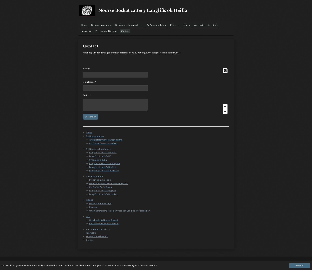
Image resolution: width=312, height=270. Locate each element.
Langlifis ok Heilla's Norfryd (102, 167)
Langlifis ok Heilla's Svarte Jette (104, 163)
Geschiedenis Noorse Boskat (103, 220)
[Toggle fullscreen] (225, 70)
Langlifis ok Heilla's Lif (100, 156)
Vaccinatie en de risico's (98, 229)
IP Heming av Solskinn (100, 179)
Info (88, 216)
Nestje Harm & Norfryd (100, 203)
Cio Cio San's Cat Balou (100, 187)
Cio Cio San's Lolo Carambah (103, 143)
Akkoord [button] (300, 265)
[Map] (193, 91)
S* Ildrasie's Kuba (98, 159)
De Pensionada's (94, 176)
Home (89, 132)
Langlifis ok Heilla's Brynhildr (103, 194)
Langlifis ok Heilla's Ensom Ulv (104, 170)
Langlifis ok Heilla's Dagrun (102, 190)
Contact (90, 239)
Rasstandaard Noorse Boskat (103, 223)
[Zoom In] (225, 106)
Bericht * (87, 95)
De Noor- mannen (95, 136)
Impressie (91, 232)
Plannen (93, 207)
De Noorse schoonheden (98, 149)
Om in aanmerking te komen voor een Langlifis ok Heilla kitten (119, 210)
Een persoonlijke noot (97, 236)
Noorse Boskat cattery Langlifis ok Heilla (142, 10)
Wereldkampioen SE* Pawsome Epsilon (108, 183)
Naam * (86, 68)
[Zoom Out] (225, 111)
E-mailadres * (89, 81)
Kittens (89, 199)
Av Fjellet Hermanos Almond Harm (106, 139)
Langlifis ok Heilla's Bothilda (103, 152)
